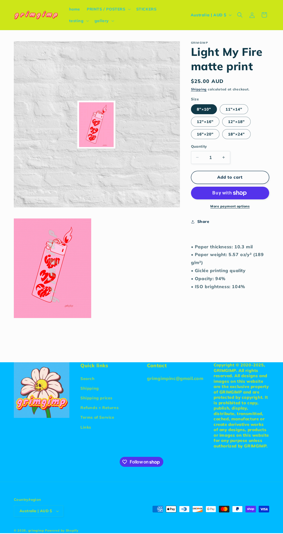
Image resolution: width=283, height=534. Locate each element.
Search (87, 378)
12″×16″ (205, 121)
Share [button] (203, 221)
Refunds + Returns (99, 407)
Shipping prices (96, 397)
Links (85, 427)
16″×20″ (205, 134)
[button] (108, 9)
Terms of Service (97, 417)
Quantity (199, 146)
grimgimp (36, 530)
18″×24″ (236, 134)
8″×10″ (204, 109)
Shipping (199, 89)
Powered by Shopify (61, 530)
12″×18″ (236, 121)
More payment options (230, 206)
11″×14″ (234, 109)
